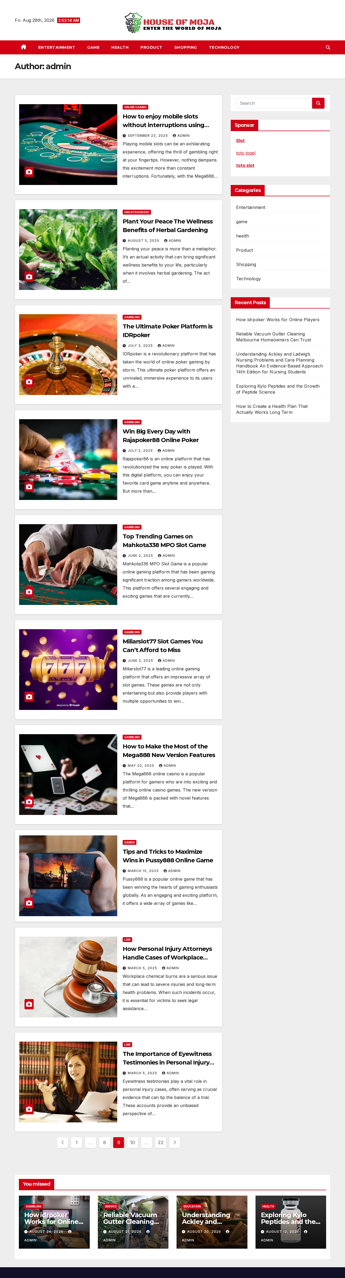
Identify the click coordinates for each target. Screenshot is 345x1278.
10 (132, 1142)
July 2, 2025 (141, 451)
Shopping (185, 47)
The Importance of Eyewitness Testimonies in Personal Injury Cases (167, 1062)
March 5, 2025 (143, 968)
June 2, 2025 (141, 556)
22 (160, 1142)
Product (151, 47)
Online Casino (135, 107)
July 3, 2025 (141, 346)
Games (129, 842)
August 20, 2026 (204, 1232)
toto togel (246, 153)
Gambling (132, 317)
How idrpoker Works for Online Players (277, 319)
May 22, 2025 (141, 766)
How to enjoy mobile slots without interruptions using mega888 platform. (163, 125)
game (93, 47)
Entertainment (56, 47)
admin (183, 136)
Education (192, 1206)
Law (127, 939)
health (120, 47)
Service (111, 1206)
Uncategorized (136, 212)
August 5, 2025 (144, 241)
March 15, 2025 (144, 871)
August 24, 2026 (46, 1232)
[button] (328, 47)
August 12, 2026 (283, 1232)
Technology (224, 47)
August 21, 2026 (125, 1232)
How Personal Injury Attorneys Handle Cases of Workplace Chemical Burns (167, 957)
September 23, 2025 (148, 136)
